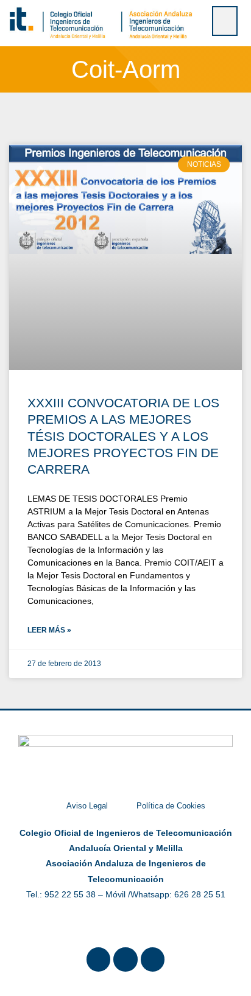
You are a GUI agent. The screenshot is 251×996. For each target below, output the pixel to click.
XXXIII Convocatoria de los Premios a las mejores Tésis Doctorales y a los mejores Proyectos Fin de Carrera (123, 436)
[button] (225, 21)
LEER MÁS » (49, 630)
